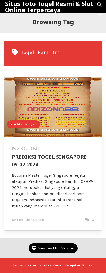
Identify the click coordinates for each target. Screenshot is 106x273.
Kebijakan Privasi (79, 265)
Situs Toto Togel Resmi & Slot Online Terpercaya (49, 7)
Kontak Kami (50, 265)
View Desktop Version (56, 248)
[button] (100, 15)
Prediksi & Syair (23, 124)
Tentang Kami (24, 265)
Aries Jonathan (28, 220)
